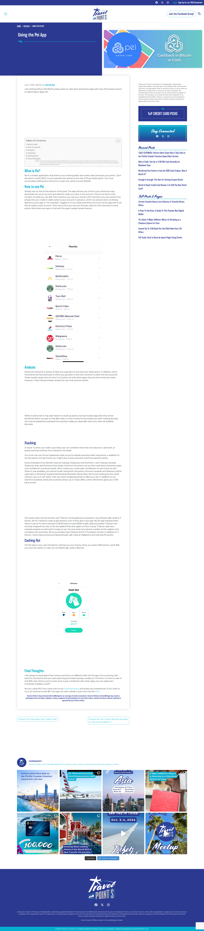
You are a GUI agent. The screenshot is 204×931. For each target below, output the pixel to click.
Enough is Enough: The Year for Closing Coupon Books (160, 179)
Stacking (31, 153)
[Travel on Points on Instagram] (168, 2)
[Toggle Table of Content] (116, 141)
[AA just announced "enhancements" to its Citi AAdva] (80, 791)
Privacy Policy (98, 929)
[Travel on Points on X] (162, 2)
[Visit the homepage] (102, 887)
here (97, 691)
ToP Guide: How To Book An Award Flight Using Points (160, 237)
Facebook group (71, 688)
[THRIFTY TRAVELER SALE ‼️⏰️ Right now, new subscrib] (38, 791)
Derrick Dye (50, 85)
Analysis (30, 150)
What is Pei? (32, 144)
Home (19, 26)
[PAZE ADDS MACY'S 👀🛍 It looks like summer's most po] (166, 791)
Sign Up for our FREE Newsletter (190, 2)
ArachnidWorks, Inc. (141, 929)
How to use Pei (33, 147)
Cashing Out (32, 156)
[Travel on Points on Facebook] (156, 2)
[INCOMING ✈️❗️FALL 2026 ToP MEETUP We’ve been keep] (166, 833)
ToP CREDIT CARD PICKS (163, 114)
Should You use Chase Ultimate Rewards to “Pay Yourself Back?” (108, 720)
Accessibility (109, 929)
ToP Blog (26, 26)
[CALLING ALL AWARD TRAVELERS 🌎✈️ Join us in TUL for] (123, 833)
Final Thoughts (34, 159)
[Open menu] (5, 14)
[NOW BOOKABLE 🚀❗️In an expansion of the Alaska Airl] (123, 791)
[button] (199, 13)
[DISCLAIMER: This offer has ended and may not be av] (38, 833)
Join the (181, 13)
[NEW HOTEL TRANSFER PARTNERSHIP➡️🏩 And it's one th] (80, 833)
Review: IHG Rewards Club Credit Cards (38, 719)
